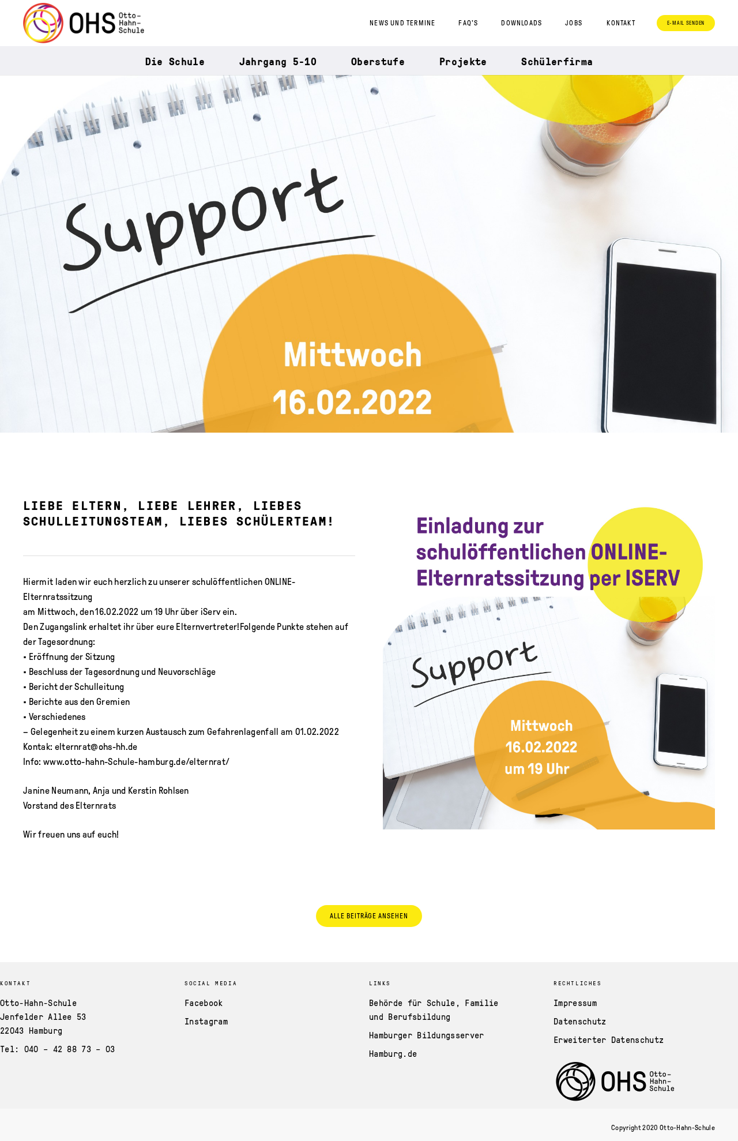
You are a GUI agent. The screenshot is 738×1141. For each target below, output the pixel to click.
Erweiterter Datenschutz (609, 1039)
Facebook (203, 1002)
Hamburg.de (393, 1053)
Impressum (575, 1002)
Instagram (206, 1021)
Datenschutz (580, 1021)
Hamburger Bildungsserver (426, 1035)
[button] (625, 23)
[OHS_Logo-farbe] (83, 23)
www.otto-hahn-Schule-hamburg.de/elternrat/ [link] (136, 762)
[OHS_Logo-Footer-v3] (627, 1082)
